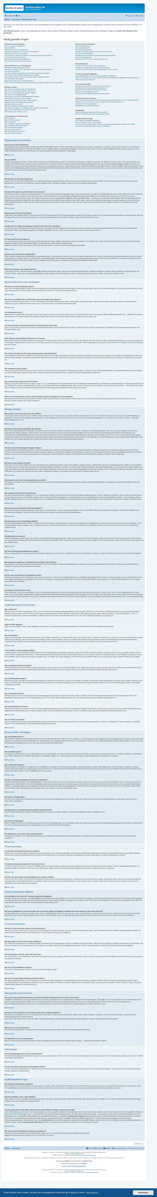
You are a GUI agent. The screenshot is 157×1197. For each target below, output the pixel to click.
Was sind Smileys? (10, 122)
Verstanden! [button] (143, 1193)
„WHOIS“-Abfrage (17, 1114)
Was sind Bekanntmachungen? (14, 127)
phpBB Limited (126, 342)
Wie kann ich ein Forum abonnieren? (86, 104)
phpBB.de (140, 342)
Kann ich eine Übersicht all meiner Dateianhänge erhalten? (92, 114)
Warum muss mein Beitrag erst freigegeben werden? (20, 109)
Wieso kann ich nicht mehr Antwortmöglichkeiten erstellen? (22, 96)
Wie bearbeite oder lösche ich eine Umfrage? (18, 98)
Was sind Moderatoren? (82, 48)
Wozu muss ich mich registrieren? (15, 46)
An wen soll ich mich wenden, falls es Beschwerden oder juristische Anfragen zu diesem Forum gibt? (105, 124)
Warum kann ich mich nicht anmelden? (16, 53)
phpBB (66, 1161)
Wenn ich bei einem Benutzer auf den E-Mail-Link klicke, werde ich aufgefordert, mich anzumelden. (34, 82)
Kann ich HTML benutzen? (12, 120)
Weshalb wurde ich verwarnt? (13, 104)
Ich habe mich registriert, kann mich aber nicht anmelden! (22, 51)
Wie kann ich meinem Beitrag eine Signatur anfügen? (20, 93)
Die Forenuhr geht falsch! (12, 71)
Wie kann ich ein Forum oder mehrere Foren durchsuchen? (93, 86)
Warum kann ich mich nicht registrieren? (17, 49)
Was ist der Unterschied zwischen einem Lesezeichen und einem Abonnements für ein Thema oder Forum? (107, 100)
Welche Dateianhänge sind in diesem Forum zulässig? (91, 112)
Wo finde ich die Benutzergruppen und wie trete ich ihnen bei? (93, 51)
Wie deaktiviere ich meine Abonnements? (87, 105)
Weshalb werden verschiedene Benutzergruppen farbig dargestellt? (95, 55)
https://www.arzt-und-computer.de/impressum (83, 1155)
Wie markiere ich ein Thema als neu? (16, 111)
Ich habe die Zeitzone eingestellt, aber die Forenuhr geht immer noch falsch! (27, 73)
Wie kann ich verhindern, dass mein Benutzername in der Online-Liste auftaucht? (29, 69)
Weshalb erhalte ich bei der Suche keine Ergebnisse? (91, 88)
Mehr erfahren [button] (92, 1193)
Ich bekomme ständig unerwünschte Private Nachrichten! (92, 67)
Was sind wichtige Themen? (13, 129)
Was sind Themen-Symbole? (13, 133)
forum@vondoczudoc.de (76, 1153)
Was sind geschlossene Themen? (15, 131)
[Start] (14, 8)
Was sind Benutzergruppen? (83, 49)
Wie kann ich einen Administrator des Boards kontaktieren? (92, 126)
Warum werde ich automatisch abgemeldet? (18, 59)
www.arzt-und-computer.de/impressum (88, 1172)
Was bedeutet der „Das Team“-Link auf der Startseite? (91, 59)
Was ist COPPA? (10, 48)
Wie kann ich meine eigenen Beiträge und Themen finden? (92, 93)
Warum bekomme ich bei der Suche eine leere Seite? (91, 90)
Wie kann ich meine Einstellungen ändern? (17, 67)
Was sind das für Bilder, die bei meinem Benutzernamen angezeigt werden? (27, 77)
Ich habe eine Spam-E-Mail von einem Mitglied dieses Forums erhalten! (96, 69)
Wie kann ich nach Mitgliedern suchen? (87, 91)
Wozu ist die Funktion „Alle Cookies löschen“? (18, 61)
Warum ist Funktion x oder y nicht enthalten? (88, 122)
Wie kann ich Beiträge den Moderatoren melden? (19, 106)
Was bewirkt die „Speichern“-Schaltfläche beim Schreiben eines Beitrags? (26, 108)
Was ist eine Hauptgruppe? (83, 57)
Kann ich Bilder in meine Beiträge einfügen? (17, 124)
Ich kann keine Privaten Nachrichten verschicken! (90, 65)
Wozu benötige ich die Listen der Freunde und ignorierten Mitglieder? (95, 76)
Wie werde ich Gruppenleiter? (84, 53)
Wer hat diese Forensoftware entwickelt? (87, 120)
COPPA (119, 194)
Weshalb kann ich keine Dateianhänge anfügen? (19, 102)
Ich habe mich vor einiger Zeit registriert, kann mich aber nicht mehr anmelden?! (28, 55)
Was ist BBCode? (10, 118)
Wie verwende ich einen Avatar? (14, 79)
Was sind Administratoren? (83, 46)
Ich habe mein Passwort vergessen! (15, 57)
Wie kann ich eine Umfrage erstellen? (16, 94)
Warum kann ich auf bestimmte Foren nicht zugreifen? (21, 100)
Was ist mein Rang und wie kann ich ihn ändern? (19, 80)
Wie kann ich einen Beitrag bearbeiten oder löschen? (20, 91)
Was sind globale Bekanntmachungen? (16, 125)
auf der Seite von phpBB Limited (67, 1088)
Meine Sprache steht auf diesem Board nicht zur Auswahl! (22, 75)
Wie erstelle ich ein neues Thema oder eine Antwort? (20, 89)
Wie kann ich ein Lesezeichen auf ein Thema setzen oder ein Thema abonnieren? (99, 102)
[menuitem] (17, 15)
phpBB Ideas (104, 1099)
